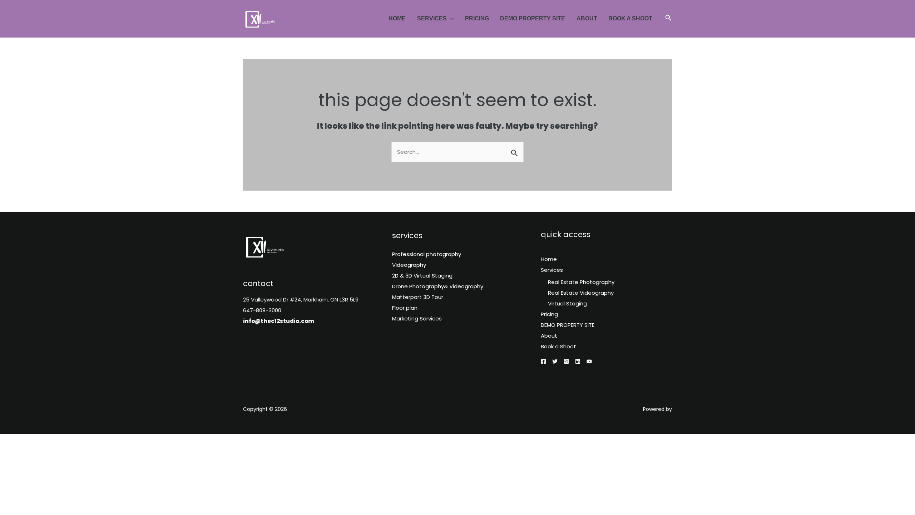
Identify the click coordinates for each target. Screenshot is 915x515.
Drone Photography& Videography (437, 286)
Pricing (477, 18)
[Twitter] (555, 361)
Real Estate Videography (581, 292)
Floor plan (404, 308)
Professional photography (426, 254)
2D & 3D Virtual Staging (422, 275)
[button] (450, 18)
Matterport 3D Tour (417, 297)
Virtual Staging (567, 303)
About (587, 18)
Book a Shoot (630, 18)
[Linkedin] (577, 361)
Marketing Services (417, 318)
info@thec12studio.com (278, 321)
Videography (409, 265)
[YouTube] (589, 361)
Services (432, 18)
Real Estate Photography (581, 282)
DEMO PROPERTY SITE (532, 18)
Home (397, 18)
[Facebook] (543, 361)
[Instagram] (566, 361)
